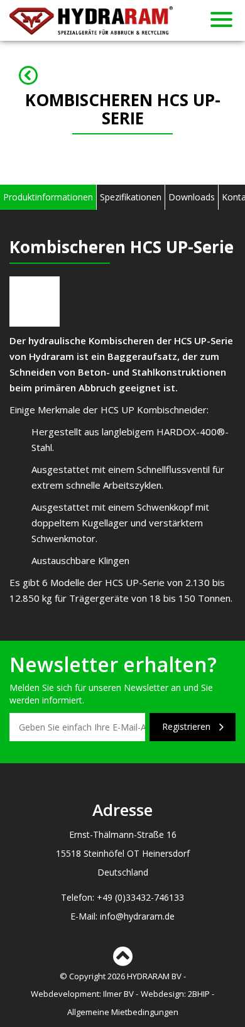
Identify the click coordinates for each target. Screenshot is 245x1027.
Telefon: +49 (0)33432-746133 (122, 897)
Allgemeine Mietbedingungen (122, 1012)
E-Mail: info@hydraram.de (122, 916)
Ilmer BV (118, 993)
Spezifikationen (130, 197)
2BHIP (199, 993)
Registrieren (187, 726)
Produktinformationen (48, 197)
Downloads (191, 197)
